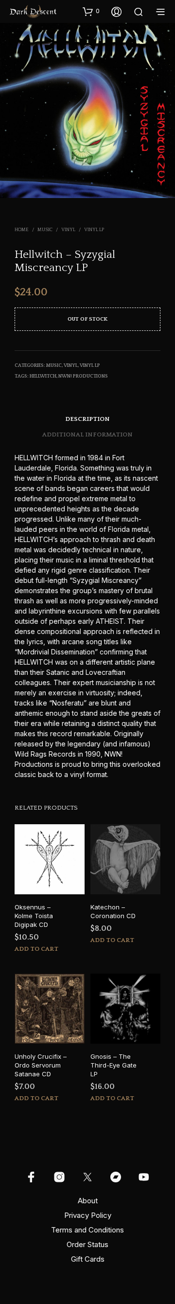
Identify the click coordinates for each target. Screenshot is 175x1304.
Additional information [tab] (87, 434)
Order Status (87, 1244)
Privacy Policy (87, 1215)
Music (44, 230)
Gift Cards (88, 1259)
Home (22, 230)
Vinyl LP (94, 230)
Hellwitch (43, 376)
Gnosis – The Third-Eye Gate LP (113, 1065)
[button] (91, 11)
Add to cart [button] (36, 948)
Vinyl (68, 230)
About (88, 1200)
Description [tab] (87, 419)
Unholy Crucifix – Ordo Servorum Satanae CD (41, 1065)
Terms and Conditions (87, 1229)
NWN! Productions (83, 376)
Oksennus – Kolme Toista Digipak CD (34, 915)
